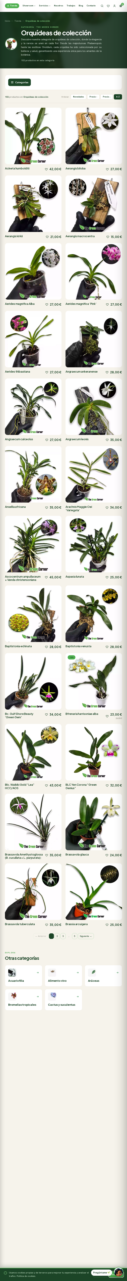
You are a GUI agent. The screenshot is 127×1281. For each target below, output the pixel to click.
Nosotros (58, 5)
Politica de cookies (26, 1276)
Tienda (13, 5)
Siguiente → (86, 936)
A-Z (118, 96)
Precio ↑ (93, 96)
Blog (81, 5)
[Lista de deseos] (108, 5)
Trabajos (71, 5)
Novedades (78, 96)
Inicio (7, 21)
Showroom (28, 5)
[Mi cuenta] (114, 5)
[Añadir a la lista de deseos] (46, 169)
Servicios (43, 5)
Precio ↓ (107, 96)
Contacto (91, 5)
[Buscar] (102, 5)
